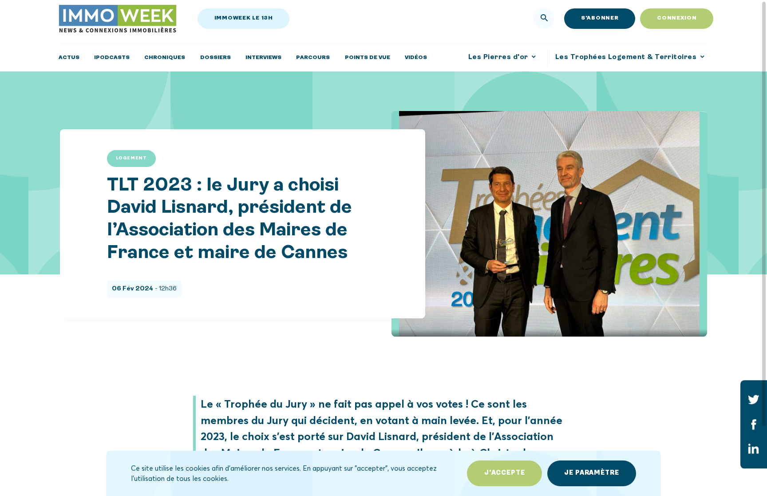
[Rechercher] (544, 18)
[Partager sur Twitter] (753, 399)
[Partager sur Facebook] (753, 424)
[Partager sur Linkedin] (753, 449)
